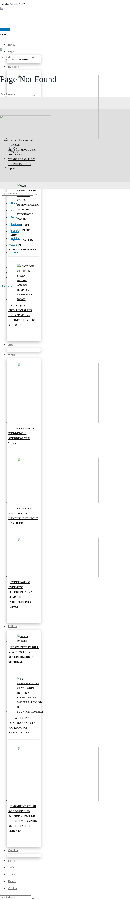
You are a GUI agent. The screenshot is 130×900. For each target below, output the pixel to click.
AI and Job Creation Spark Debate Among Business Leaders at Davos (22, 315)
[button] (33, 898)
